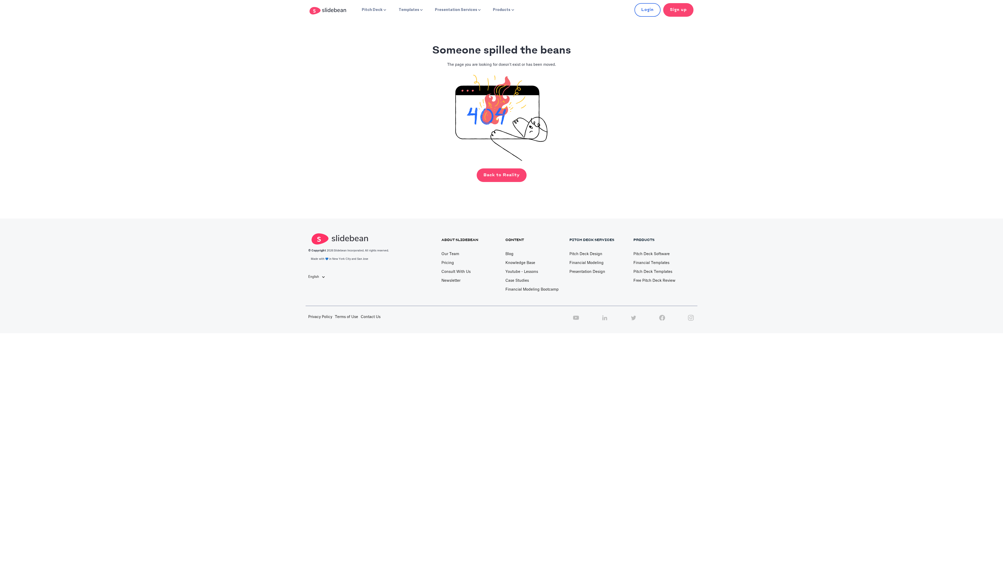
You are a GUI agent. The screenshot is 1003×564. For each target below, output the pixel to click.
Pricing (447, 263)
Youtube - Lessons (521, 272)
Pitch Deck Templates (652, 272)
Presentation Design (587, 272)
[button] (373, 10)
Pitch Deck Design (585, 254)
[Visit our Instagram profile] (691, 320)
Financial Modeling (586, 263)
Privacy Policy (320, 317)
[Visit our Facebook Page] (662, 320)
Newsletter (450, 281)
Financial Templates (651, 263)
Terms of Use (346, 317)
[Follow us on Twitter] (633, 320)
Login (647, 10)
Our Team (450, 254)
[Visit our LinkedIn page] (605, 320)
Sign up (678, 10)
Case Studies (517, 281)
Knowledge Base (520, 263)
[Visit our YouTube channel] (576, 320)
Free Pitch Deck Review (654, 281)
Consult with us (456, 272)
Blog (509, 254)
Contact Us (371, 317)
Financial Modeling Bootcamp (532, 289)
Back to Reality (501, 175)
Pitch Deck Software (651, 254)
